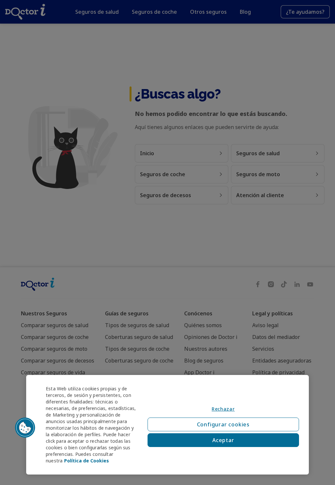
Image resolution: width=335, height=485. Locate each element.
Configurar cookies (223, 424)
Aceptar (223, 440)
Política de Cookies (86, 460)
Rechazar (223, 409)
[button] (25, 427)
